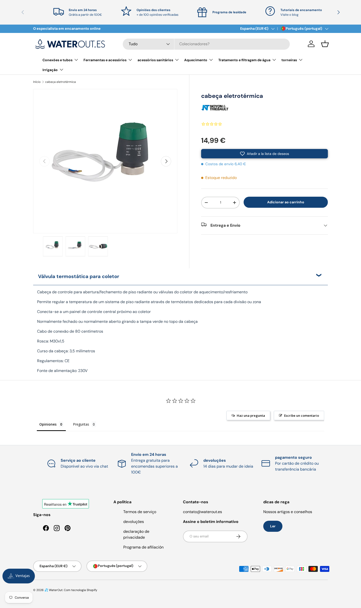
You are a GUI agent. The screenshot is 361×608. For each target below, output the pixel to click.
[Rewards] (18, 576)
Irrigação (50, 70)
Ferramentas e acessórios (104, 60)
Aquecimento (195, 60)
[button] (324, 43)
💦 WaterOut (53, 590)
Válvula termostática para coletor (78, 276)
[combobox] (206, 43)
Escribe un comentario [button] (301, 415)
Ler (273, 526)
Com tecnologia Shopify (80, 590)
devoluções (133, 521)
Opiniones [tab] (47, 424)
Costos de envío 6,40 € (225, 164)
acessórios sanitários (155, 60)
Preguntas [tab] (81, 424)
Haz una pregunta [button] (251, 415)
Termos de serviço (139, 511)
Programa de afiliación (143, 547)
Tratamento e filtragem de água (244, 60)
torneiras (289, 60)
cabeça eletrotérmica (60, 81)
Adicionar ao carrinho (285, 202)
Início (37, 81)
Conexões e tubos (57, 60)
